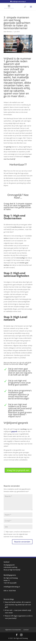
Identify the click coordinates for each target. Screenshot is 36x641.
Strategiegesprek (9, 565)
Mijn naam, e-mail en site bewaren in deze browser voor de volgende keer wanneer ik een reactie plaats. (17, 534)
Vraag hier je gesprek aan (18, 470)
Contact (26, 630)
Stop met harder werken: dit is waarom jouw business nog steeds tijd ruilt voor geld (18, 604)
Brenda (9, 31)
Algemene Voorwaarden (13, 630)
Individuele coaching (10, 567)
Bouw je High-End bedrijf (12, 570)
